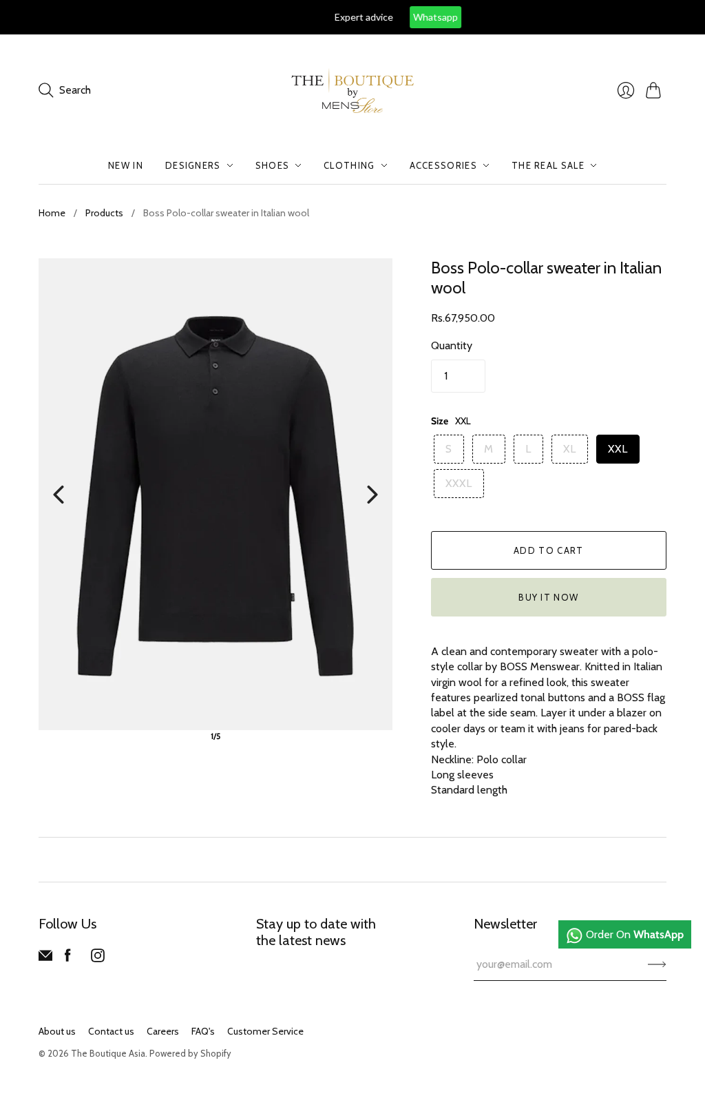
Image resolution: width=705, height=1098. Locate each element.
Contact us (111, 1031)
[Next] (372, 494)
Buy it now (548, 597)
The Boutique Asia (108, 1053)
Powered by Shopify (190, 1053)
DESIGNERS (193, 165)
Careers (163, 1031)
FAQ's (203, 1031)
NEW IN (125, 165)
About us (57, 1031)
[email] (45, 958)
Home (52, 213)
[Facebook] (68, 958)
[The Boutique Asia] (352, 91)
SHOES (272, 165)
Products (104, 213)
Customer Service (265, 1031)
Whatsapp (377, 17)
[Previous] (58, 494)
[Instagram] (98, 958)
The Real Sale (548, 165)
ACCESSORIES (443, 165)
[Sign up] (657, 964)
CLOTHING (349, 165)
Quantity (451, 345)
